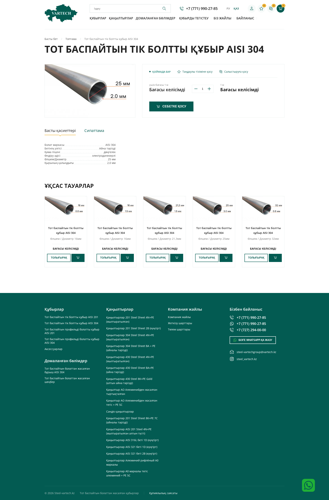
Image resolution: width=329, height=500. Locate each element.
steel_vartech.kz (247, 359)
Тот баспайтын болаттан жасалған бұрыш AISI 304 (67, 370)
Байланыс (245, 18)
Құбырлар (98, 18)
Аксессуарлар (53, 349)
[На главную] (61, 21)
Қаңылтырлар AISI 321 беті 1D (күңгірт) (131, 447)
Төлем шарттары (179, 329)
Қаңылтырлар (121, 18)
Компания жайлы (179, 317)
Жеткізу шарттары (180, 323)
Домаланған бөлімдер (155, 18)
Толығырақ (59, 257)
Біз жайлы (222, 18)
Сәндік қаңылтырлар (120, 411)
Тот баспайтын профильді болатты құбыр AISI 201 (72, 331)
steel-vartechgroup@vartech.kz (256, 352)
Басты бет (51, 39)
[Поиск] (166, 8)
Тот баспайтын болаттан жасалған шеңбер (67, 380)
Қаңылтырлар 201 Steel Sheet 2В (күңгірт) (133, 328)
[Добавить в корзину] (78, 258)
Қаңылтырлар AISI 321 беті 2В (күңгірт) (131, 453)
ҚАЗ (236, 8)
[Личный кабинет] (252, 8)
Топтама (71, 39)
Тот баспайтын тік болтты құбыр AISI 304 (71, 323)
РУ (228, 8)
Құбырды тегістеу (193, 18)
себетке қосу (174, 106)
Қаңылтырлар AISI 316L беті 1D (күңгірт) (132, 440)
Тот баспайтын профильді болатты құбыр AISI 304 (72, 340)
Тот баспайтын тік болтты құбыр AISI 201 (71, 317)
